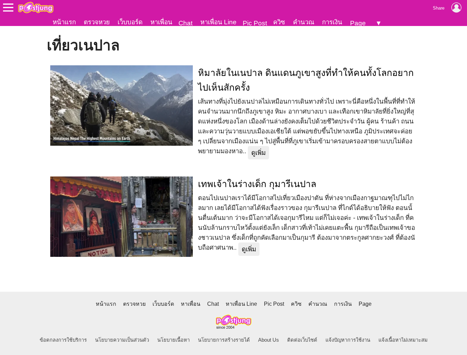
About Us (268, 340)
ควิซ (279, 22)
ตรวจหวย (97, 22)
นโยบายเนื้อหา (173, 340)
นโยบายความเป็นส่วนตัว (122, 340)
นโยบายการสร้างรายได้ (224, 340)
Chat (185, 23)
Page (358, 23)
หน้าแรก (64, 22)
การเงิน (332, 22)
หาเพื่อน (161, 22)
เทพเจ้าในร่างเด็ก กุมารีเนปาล (257, 184)
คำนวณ (303, 22)
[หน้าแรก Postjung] (36, 7)
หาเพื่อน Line (218, 22)
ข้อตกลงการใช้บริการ (63, 340)
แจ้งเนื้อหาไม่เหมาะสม (403, 340)
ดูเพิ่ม (258, 152)
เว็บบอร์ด (130, 22)
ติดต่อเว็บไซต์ (302, 340)
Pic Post (255, 23)
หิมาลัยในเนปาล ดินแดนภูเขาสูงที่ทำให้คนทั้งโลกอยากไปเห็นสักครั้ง (306, 80)
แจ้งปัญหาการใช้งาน (347, 340)
